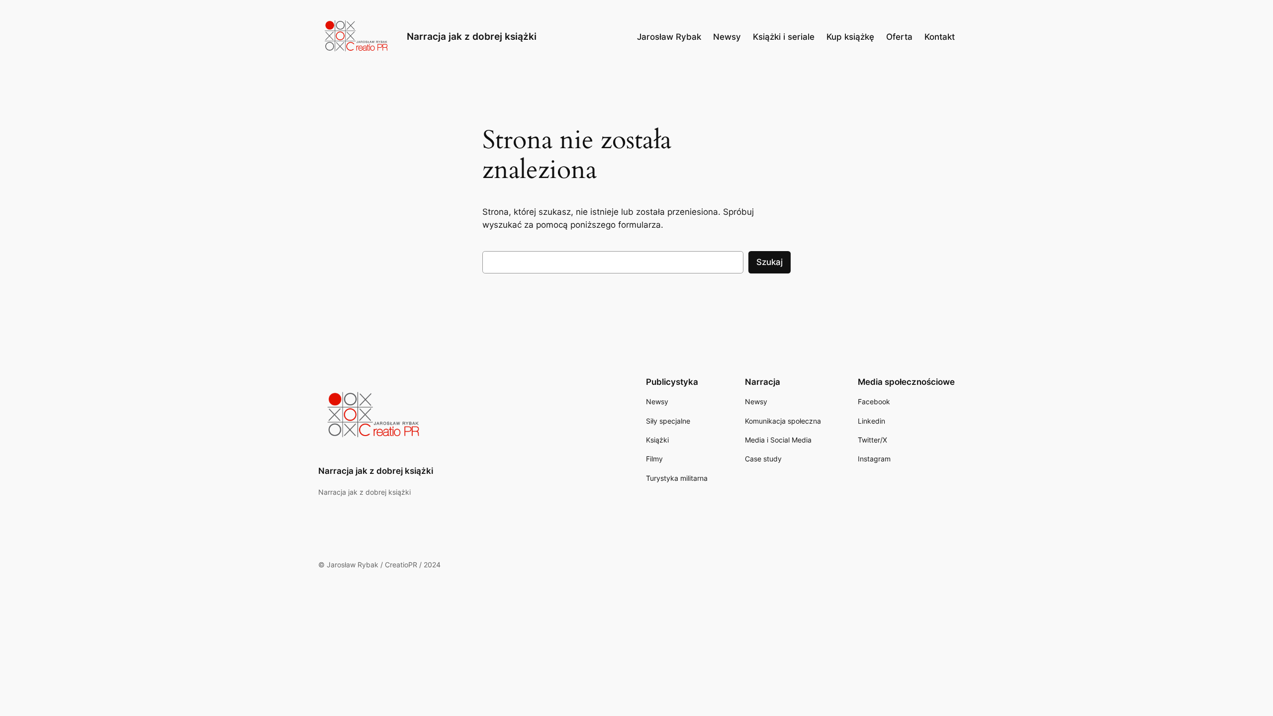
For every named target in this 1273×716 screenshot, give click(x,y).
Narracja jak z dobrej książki (472, 36)
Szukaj (769, 262)
